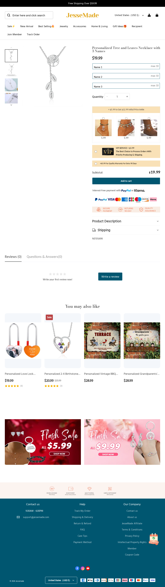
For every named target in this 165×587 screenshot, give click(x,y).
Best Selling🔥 (46, 26)
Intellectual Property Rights (132, 542)
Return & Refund (82, 523)
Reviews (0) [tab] (13, 257)
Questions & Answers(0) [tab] (44, 257)
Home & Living (99, 26)
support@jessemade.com (36, 517)
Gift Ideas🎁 (120, 26)
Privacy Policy (132, 536)
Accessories (79, 26)
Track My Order (82, 511)
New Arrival (26, 26)
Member (132, 548)
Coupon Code (132, 554)
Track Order (33, 34)
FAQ (82, 529)
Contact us (132, 511)
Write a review (110, 276)
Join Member (14, 34)
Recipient (137, 26)
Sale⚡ (11, 26)
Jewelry (64, 26)
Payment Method (82, 542)
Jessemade (20, 581)
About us (132, 517)
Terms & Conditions (132, 529)
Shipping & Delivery (82, 517)
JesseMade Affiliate (132, 523)
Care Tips (82, 536)
